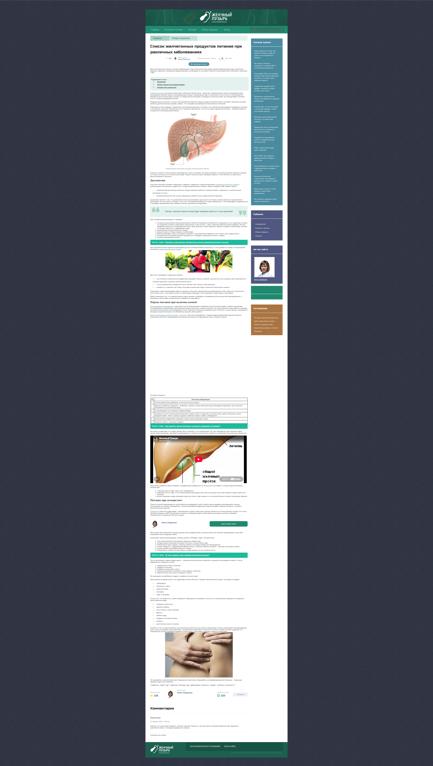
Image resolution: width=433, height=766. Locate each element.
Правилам (258, 331)
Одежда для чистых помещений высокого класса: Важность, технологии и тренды (266, 129)
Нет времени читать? (198, 64)
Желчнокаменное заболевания (161, 306)
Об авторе (240, 694)
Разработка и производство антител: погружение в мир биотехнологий (264, 140)
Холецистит (154, 511)
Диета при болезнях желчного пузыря (164, 315)
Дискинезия (161, 82)
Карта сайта (230, 746)
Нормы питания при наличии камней (171, 84)
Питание (192, 29)
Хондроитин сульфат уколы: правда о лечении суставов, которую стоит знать (264, 88)
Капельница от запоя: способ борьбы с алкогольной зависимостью (265, 191)
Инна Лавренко (260, 280)
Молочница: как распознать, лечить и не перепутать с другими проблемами (266, 99)
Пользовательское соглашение (205, 746)
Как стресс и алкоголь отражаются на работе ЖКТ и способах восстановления (265, 65)
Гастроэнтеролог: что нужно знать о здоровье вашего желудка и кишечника (266, 168)
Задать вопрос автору (228, 524)
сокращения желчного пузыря (227, 184)
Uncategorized (260, 224)
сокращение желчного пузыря (170, 249)
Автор (227, 29)
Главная (155, 29)
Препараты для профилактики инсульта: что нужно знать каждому (265, 119)
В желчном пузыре (157, 93)
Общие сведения (210, 29)
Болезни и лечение (174, 29)
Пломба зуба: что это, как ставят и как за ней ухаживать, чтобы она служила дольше (266, 109)
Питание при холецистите (166, 87)
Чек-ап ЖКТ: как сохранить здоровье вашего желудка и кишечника (264, 158)
